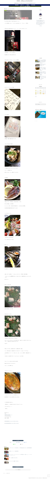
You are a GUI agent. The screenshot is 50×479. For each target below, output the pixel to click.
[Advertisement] (18, 434)
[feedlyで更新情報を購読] (40, 25)
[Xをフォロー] (39, 25)
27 (40, 93)
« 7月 (35, 96)
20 (40, 92)
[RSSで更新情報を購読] (41, 25)
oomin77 (40, 18)
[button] (21, 444)
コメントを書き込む (17, 469)
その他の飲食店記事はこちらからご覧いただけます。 (12, 423)
